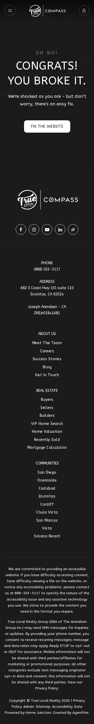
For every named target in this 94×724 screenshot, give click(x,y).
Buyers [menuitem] (47, 399)
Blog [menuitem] (47, 367)
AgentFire (80, 712)
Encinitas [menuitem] (47, 496)
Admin (28, 706)
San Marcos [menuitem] (47, 520)
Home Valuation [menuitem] (47, 431)
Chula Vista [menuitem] (47, 512)
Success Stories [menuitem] (47, 359)
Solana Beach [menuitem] (47, 536)
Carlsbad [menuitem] (47, 488)
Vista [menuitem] (47, 528)
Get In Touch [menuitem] (47, 375)
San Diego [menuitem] (47, 472)
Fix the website (47, 126)
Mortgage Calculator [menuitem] (47, 447)
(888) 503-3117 (47, 269)
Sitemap (43, 706)
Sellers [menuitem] (47, 408)
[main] (47, 83)
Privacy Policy (46, 688)
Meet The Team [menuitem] (47, 343)
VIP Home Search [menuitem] (47, 424)
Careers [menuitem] (47, 351)
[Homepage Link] (47, 10)
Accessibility (62, 706)
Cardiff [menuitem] (47, 504)
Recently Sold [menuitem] (47, 439)
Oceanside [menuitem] (47, 480)
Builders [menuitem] (47, 415)
